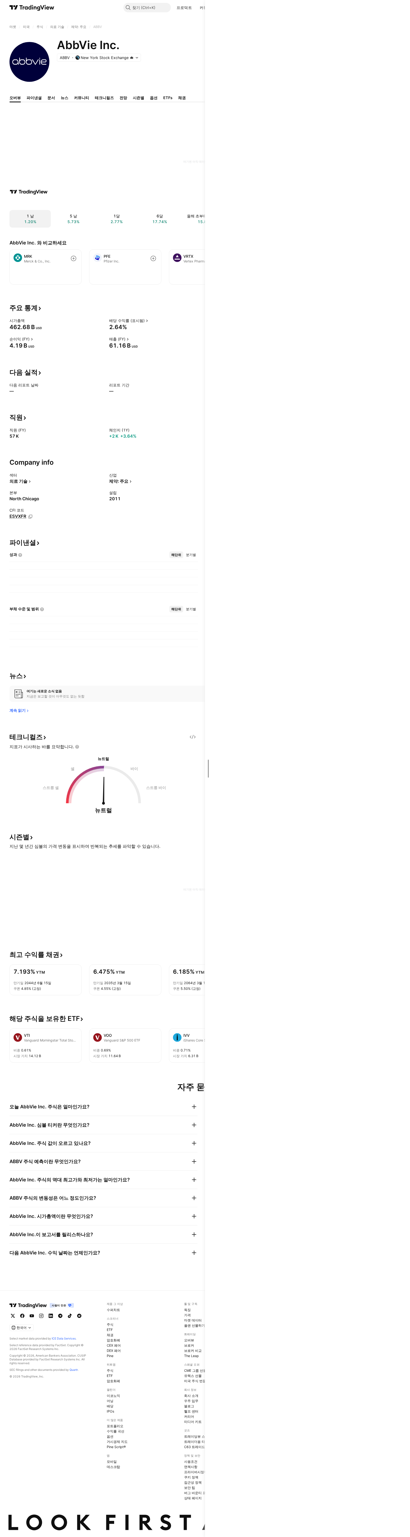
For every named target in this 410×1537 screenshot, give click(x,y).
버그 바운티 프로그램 (200, 1493)
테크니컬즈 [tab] (104, 97)
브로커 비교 (193, 1351)
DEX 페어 (114, 1351)
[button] (195, 7)
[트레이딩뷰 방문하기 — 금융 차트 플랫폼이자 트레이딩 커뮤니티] (28, 191)
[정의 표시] (28, 320)
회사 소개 (191, 1396)
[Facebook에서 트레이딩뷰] (22, 1315)
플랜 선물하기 (194, 1325)
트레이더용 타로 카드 (200, 1442)
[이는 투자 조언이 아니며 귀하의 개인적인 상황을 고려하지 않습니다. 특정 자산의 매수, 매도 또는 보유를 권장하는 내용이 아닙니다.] (77, 747)
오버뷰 (189, 1340)
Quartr (74, 1370)
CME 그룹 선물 (195, 1370)
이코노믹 (113, 1396)
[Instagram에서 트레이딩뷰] (41, 1315)
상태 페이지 (193, 1498)
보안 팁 (189, 1488)
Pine (110, 1356)
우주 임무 (191, 1401)
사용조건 (190, 1461)
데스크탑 (113, 1467)
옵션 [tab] (154, 97)
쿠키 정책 (191, 1477)
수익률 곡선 (115, 1431)
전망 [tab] (123, 97)
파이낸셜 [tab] (34, 97)
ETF (110, 1330)
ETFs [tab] (167, 97)
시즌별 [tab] (138, 97)
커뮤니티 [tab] (81, 97)
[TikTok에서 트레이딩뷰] (69, 1315)
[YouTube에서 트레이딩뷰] (31, 1315)
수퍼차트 (113, 1310)
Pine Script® (116, 1447)
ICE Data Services (64, 1338)
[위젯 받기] (192, 737)
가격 (187, 1315)
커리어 (189, 1416)
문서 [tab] (51, 97)
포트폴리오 (115, 1426)
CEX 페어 (114, 1345)
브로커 (189, 1345)
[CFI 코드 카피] (30, 516)
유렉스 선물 (193, 1376)
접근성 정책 (193, 1482)
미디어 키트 (193, 1422)
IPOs (110, 1411)
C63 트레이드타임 (198, 1447)
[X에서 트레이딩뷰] (12, 1315)
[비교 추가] (74, 258)
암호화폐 (113, 1340)
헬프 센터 (191, 1411)
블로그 (189, 1406)
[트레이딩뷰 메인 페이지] (31, 7)
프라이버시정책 (195, 1472)
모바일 (112, 1461)
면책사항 (190, 1467)
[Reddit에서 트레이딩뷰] (79, 1315)
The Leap (191, 1356)
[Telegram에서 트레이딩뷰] (60, 1315)
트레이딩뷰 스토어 (198, 1436)
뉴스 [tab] (64, 97)
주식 (110, 1324)
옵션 (110, 1436)
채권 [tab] (182, 97)
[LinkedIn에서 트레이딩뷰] (50, 1315)
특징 (187, 1310)
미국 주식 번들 (195, 1381)
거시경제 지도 (117, 1442)
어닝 (110, 1401)
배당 (110, 1406)
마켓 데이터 (193, 1320)
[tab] (176, 554)
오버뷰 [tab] (15, 97)
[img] (132, 57)
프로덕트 (184, 7)
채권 (110, 1335)
